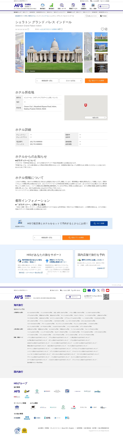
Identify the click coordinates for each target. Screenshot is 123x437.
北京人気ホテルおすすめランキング (56, 345)
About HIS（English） (68, 428)
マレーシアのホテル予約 (91, 329)
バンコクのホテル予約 (46, 312)
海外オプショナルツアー (59, 12)
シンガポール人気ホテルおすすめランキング (84, 343)
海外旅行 (18, 305)
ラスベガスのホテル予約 (33, 323)
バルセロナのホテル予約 (59, 326)
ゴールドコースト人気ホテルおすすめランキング (85, 351)
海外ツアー (25, 12)
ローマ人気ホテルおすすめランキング (37, 359)
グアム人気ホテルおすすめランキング (58, 337)
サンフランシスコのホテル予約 (64, 323)
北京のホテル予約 (44, 318)
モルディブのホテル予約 (61, 332)
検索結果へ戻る (47, 80)
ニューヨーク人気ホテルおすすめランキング (38, 354)
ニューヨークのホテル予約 (73, 321)
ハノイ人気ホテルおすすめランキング (61, 348)
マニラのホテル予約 (32, 318)
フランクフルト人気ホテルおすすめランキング (84, 359)
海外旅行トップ (17, 12)
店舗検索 (100, 268)
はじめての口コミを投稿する (50, 29)
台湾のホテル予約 (32, 329)
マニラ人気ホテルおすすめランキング (77, 345)
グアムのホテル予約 (32, 315)
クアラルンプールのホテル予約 (73, 318)
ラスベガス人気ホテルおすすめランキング (88, 354)
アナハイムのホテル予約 (48, 323)
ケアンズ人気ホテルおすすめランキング (60, 351)
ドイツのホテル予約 (32, 334)
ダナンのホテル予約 (32, 321)
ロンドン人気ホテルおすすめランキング (81, 357)
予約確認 (104, 16)
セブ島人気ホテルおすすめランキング (37, 340)
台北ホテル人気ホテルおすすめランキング (38, 343)
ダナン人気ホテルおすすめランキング (58, 340)
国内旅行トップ (71, 12)
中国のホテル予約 (64, 329)
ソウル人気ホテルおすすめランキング (79, 340)
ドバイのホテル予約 (90, 315)
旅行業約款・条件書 (90, 428)
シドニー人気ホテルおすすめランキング (37, 351)
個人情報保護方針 (103, 428)
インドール (45, 16)
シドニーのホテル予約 (72, 326)
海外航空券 (32, 12)
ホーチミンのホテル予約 (56, 318)
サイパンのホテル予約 (67, 315)
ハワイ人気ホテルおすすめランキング (37, 337)
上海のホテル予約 (101, 315)
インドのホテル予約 (74, 332)
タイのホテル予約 (53, 329)
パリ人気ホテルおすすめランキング (60, 357)
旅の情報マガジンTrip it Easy (34, 362)
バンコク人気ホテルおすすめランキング (61, 343)
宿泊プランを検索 (98, 80)
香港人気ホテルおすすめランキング (36, 345)
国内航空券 (94, 12)
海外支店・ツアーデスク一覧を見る (29, 272)
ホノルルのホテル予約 (33, 312)
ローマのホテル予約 (46, 326)
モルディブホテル (79, 315)
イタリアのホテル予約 (58, 334)
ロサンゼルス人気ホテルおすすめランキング (63, 354)
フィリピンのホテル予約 (77, 329)
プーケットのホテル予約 (45, 321)
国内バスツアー (87, 12)
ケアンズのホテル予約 (86, 326)
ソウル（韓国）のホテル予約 (76, 312)
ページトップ (115, 285)
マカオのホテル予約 (99, 318)
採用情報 (79, 428)
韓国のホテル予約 (42, 329)
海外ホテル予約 (19, 309)
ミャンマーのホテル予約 (47, 332)
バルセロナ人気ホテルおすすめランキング (60, 359)
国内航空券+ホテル (103, 12)
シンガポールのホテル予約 (93, 312)
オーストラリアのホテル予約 (86, 334)
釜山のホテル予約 (54, 315)
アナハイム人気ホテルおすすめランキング (38, 357)
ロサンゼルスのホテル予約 (88, 321)
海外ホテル (49, 12)
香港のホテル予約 (44, 315)
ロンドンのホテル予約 (33, 326)
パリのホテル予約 (92, 323)
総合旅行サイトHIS (21, 16)
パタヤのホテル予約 (59, 321)
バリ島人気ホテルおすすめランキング (79, 337)
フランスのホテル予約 (45, 334)
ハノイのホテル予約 (87, 318)
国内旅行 (18, 371)
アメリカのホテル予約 (87, 332)
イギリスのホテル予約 (100, 332)
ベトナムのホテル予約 (33, 332)
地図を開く (95, 117)
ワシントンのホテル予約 (80, 323)
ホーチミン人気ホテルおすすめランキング (38, 348)
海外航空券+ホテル (40, 12)
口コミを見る (70, 80)
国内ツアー (79, 12)
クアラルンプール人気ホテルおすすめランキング (85, 348)
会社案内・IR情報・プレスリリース (49, 428)
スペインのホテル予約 (71, 334)
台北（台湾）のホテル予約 (61, 312)
